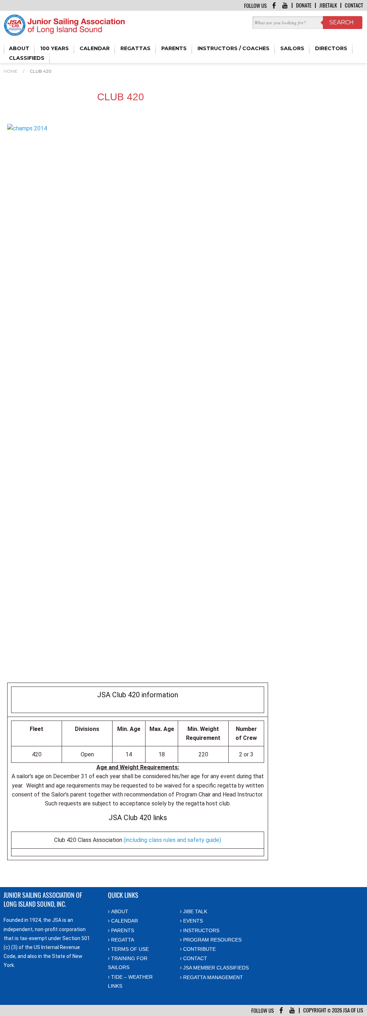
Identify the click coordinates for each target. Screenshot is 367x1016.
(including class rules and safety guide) (172, 840)
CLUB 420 (41, 71)
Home (11, 71)
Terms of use (130, 949)
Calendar (124, 921)
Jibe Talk (195, 911)
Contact (354, 5)
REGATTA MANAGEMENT (213, 977)
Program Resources (212, 940)
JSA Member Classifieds (216, 968)
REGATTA (122, 940)
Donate (303, 5)
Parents (122, 930)
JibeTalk (328, 5)
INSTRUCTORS (201, 930)
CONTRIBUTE (199, 949)
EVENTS (193, 921)
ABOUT (119, 911)
